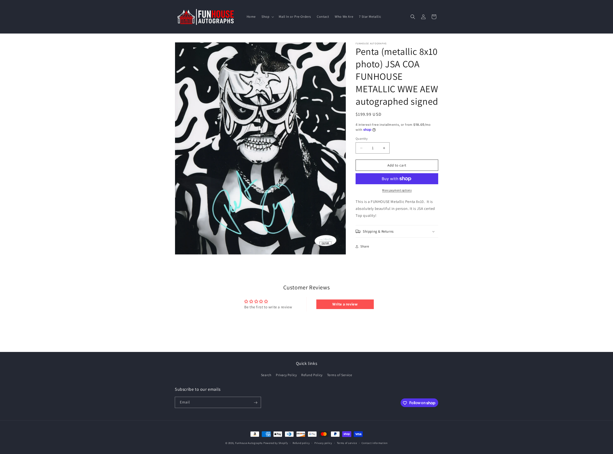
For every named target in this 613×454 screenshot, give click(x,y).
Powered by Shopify (275, 443)
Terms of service (347, 442)
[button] (267, 16)
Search (266, 375)
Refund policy (301, 442)
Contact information (374, 442)
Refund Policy (312, 375)
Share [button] (364, 246)
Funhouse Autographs (249, 443)
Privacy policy (323, 442)
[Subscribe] (255, 402)
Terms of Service (339, 375)
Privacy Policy (286, 375)
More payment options (397, 190)
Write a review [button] (345, 304)
